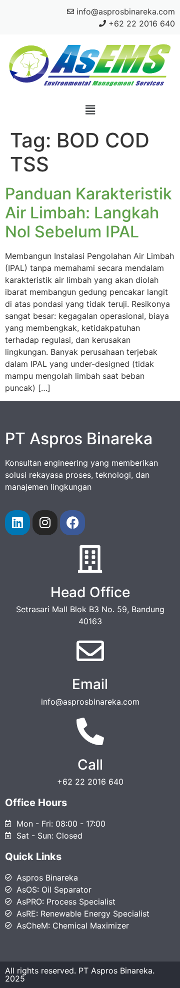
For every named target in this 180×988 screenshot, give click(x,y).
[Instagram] (45, 522)
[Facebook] (72, 522)
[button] (90, 109)
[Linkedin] (17, 522)
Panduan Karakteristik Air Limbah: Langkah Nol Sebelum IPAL (88, 213)
